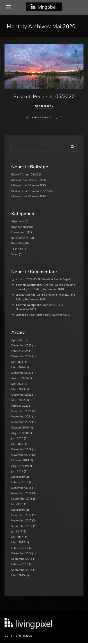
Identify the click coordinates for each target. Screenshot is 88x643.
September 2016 (21, 559)
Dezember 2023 (21, 373)
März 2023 (18, 389)
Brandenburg (20, 227)
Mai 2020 (17, 444)
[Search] (71, 146)
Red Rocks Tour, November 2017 (50, 315)
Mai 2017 (17, 537)
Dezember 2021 (21, 411)
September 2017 (21, 526)
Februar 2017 (19, 548)
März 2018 (18, 510)
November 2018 (21, 493)
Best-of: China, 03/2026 (26, 174)
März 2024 (18, 367)
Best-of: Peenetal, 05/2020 (44, 96)
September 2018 (21, 498)
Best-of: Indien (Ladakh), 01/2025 (32, 191)
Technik (16, 249)
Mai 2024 (17, 362)
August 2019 (19, 466)
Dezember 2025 (21, 345)
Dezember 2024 (21, 356)
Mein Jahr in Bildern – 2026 (28, 180)
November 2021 (21, 416)
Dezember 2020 (21, 422)
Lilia (18, 295)
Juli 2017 (16, 531)
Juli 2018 (16, 504)
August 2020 (19, 433)
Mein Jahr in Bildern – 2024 (28, 196)
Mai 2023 (17, 384)
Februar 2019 (19, 482)
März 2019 (18, 477)
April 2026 (17, 340)
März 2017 (18, 542)
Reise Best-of (41, 117)
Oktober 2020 (20, 427)
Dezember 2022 (21, 394)
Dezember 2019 (21, 449)
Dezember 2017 (21, 515)
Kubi (19, 279)
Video (14, 254)
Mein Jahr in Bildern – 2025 (28, 185)
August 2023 (19, 378)
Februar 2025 (19, 351)
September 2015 (21, 570)
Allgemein (17, 221)
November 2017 (21, 520)
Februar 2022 (19, 406)
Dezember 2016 (21, 553)
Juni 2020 (17, 438)
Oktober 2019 (20, 460)
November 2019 (21, 455)
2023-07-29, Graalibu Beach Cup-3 (48, 279)
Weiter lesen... (44, 106)
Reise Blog (18, 243)
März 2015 (18, 575)
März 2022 (18, 400)
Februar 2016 (19, 564)
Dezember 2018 (21, 488)
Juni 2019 (17, 471)
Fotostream (18, 232)
